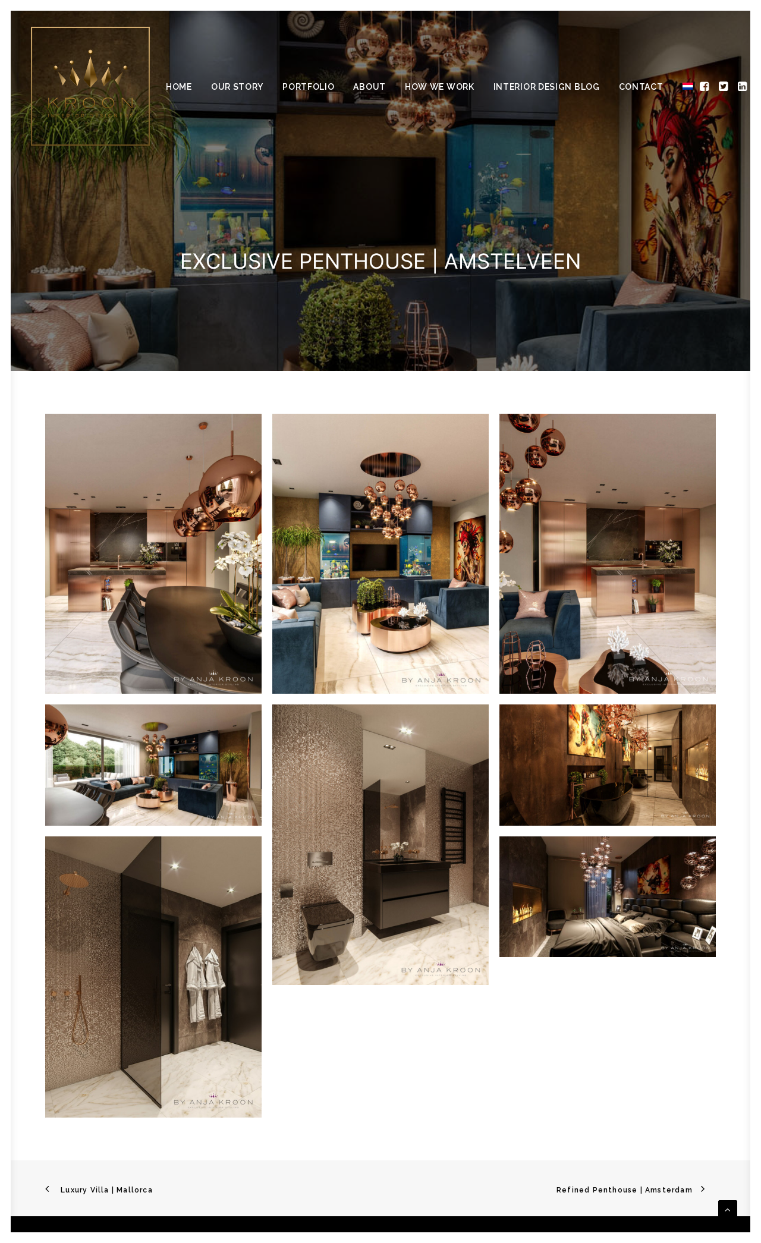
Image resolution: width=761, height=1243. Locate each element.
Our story (237, 87)
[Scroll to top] (727, 1208)
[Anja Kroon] (90, 86)
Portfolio (308, 87)
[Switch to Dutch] (683, 86)
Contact (641, 87)
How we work (439, 87)
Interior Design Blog (546, 87)
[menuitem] (179, 86)
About (369, 87)
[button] (705, 86)
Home (179, 87)
